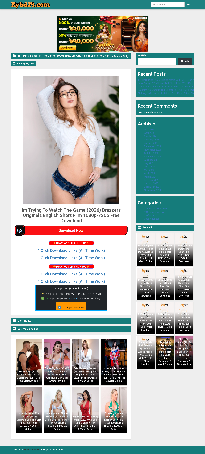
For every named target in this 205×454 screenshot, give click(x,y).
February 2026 (151, 139)
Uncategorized (151, 218)
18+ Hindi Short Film (154, 212)
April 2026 (149, 133)
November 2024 (152, 190)
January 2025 (151, 183)
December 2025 (152, 146)
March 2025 (150, 176)
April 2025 (149, 173)
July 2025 (149, 163)
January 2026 (151, 143)
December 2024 (152, 186)
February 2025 (151, 180)
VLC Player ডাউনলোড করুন (72, 307)
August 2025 (150, 159)
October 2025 (151, 153)
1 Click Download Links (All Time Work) (71, 250)
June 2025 (149, 166)
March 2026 (150, 136)
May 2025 (149, 170)
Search (142, 55)
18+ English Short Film (156, 208)
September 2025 (152, 156)
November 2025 (152, 149)
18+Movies (150, 215)
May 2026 (149, 129)
